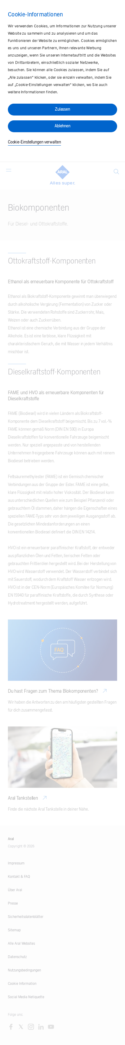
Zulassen (62, 109)
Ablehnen (62, 126)
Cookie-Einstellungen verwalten (34, 142)
